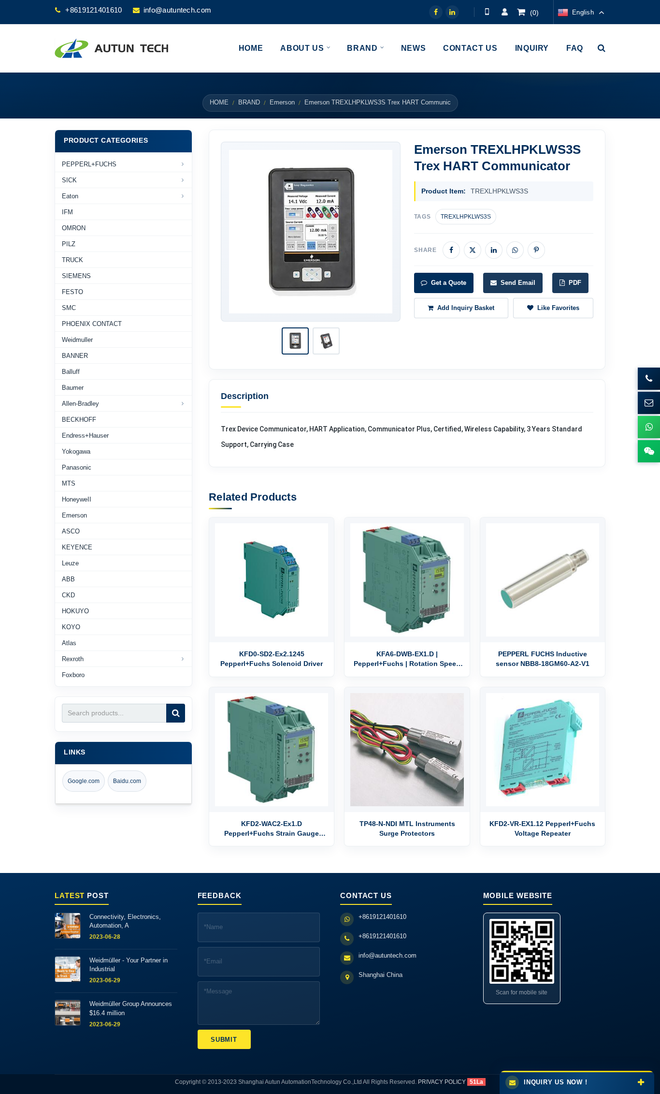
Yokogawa (76, 451)
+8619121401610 (93, 10)
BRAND (249, 102)
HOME (219, 102)
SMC (69, 307)
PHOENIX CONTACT (92, 323)
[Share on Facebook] (451, 250)
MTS (68, 483)
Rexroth (73, 659)
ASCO (71, 531)
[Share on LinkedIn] (493, 250)
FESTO (72, 292)
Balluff (71, 371)
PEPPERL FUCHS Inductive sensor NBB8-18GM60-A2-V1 (542, 658)
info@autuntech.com (177, 10)
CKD (68, 595)
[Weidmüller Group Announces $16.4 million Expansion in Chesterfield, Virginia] (68, 1013)
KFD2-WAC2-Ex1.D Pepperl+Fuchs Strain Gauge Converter (271, 829)
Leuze (70, 563)
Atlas (69, 643)
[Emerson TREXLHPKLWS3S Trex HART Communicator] (310, 231)
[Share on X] (472, 250)
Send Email (518, 282)
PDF (575, 282)
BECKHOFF (79, 419)
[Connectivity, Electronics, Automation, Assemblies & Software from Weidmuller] (68, 926)
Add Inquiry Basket (465, 307)
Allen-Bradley (80, 403)
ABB (68, 579)
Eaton (70, 196)
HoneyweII (76, 499)
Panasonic (76, 467)
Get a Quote (448, 282)
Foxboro (73, 675)
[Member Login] (504, 12)
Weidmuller (77, 339)
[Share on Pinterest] (536, 250)
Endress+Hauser (85, 435)
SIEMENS (76, 276)
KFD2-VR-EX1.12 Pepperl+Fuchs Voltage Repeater (542, 828)
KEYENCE (77, 547)
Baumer (73, 387)
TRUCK (72, 260)
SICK (69, 180)
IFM (67, 212)
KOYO (71, 627)
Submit (224, 1039)
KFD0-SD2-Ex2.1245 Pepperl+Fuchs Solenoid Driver (271, 658)
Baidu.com (127, 781)
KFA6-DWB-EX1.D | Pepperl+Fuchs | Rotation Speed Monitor (407, 659)
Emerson (282, 102)
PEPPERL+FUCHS (89, 164)
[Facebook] (436, 12)
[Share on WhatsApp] (515, 250)
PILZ (68, 244)
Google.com (84, 781)
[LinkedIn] (452, 12)
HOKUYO (75, 611)
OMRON (74, 228)
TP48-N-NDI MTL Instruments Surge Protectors (407, 828)
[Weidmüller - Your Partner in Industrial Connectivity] (68, 969)
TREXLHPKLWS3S (466, 216)
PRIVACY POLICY (442, 1082)
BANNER (75, 355)
